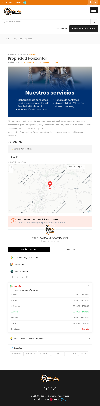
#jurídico (71, 353)
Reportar (30, 62)
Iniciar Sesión (61, 28)
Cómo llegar (76, 167)
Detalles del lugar (29, 249)
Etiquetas (18, 348)
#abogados (30, 353)
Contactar (71, 249)
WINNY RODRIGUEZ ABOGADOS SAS (50, 237)
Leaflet (89, 212)
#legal (83, 353)
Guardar (46, 62)
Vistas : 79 (58, 62)
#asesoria (44, 353)
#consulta (57, 353)
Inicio (8, 39)
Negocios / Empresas (23, 39)
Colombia (19, 257)
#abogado (16, 353)
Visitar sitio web (21, 271)
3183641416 (19, 264)
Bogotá (27, 257)
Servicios (32, 54)
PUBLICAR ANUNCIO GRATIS (85, 28)
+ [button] (11, 167)
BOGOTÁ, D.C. (36, 257)
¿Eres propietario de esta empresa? (29, 338)
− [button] (11, 170)
